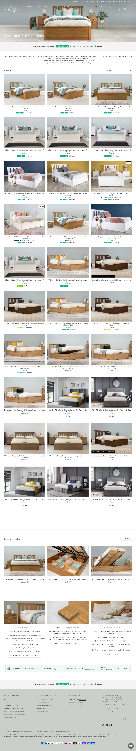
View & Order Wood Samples (68, 643)
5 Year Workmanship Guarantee (13, 708)
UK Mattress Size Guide (11, 705)
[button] (131, 746)
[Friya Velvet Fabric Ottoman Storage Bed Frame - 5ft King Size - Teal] (113, 416)
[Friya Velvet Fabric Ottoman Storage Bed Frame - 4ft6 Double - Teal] (113, 506)
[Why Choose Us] (24, 612)
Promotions (117, 1)
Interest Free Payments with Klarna (14, 714)
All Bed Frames (29, 7)
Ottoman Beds (43, 7)
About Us (6, 700)
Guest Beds (68, 7)
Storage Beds (56, 7)
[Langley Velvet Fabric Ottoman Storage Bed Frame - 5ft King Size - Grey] (23, 506)
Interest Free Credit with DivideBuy (14, 711)
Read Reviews (36, 632)
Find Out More (111, 654)
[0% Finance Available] (111, 612)
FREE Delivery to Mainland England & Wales (24, 651)
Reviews (127, 1)
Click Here (79, 703)
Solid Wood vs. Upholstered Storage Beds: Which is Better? (68, 580)
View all (126, 539)
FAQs (108, 1)
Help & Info (68, 10)
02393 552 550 (78, 1)
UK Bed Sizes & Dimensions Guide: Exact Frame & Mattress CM (24, 580)
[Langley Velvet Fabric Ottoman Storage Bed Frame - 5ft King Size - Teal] (26, 506)
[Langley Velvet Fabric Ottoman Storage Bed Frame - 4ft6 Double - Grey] (67, 416)
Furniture (88, 7)
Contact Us (90, 1)
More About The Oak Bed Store (25, 656)
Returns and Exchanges (44, 705)
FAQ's (6, 703)
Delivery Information (43, 703)
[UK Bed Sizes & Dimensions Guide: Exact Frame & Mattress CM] (24, 561)
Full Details (29, 641)
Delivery (100, 1)
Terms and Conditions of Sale (45, 700)
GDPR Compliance (42, 711)
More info (125, 668)
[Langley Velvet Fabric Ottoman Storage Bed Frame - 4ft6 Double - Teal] (69, 416)
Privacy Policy (41, 708)
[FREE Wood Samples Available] (68, 612)
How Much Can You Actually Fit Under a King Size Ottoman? (111, 580)
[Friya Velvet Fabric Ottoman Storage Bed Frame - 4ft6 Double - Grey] (110, 506)
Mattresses (78, 7)
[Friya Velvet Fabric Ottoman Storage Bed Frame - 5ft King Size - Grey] (110, 416)
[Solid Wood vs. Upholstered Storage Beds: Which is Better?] (68, 561)
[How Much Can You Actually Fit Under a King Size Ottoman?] (111, 561)
